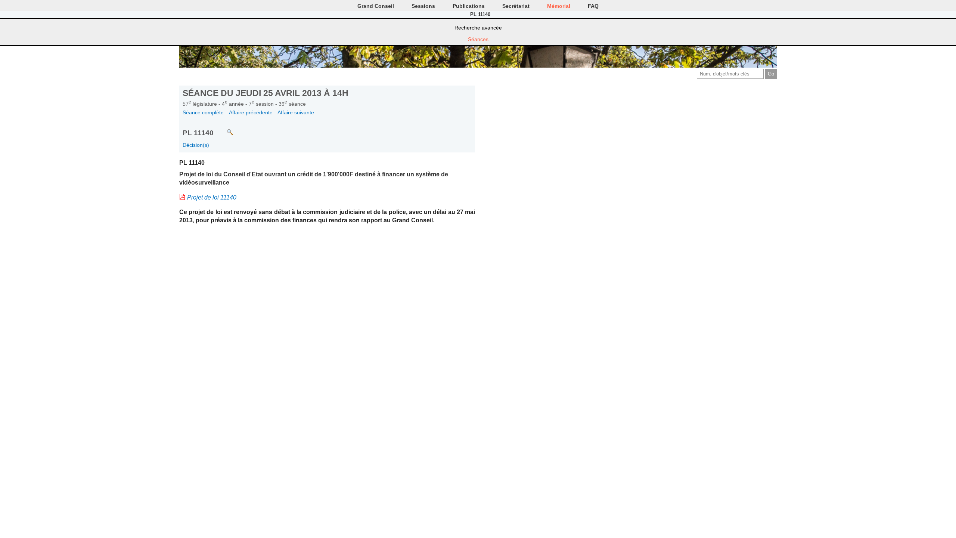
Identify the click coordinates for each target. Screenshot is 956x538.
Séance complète (203, 112)
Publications (469, 6)
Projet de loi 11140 (211, 197)
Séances (478, 39)
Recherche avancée (478, 28)
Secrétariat (516, 6)
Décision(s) (196, 145)
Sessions (423, 6)
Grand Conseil (375, 6)
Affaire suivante (295, 112)
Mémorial (558, 6)
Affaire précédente (251, 112)
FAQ (593, 6)
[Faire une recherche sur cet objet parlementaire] (224, 128)
